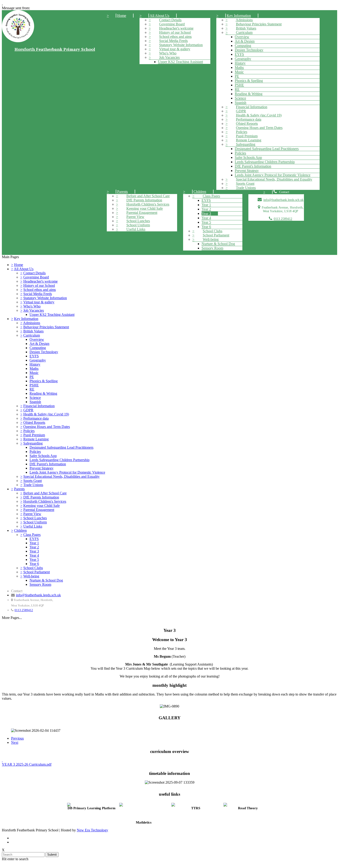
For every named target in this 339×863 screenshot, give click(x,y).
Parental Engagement (141, 213)
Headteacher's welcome (176, 28)
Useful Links (135, 229)
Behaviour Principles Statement (259, 24)
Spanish (240, 103)
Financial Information (251, 107)
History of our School (175, 32)
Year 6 (206, 227)
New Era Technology (92, 830)
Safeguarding (245, 144)
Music (239, 72)
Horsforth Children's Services (147, 204)
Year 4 (206, 218)
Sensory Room (212, 248)
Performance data (248, 119)
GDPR (241, 111)
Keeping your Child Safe (144, 208)
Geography (243, 59)
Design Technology (249, 50)
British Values (246, 28)
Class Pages (211, 196)
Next (14, 742)
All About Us (159, 16)
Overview (242, 37)
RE (237, 89)
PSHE (239, 85)
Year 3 (206, 213)
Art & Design (245, 41)
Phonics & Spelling (249, 81)
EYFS (239, 54)
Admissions (244, 20)
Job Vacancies (169, 57)
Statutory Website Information (181, 45)
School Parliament (216, 235)
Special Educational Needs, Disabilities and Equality (274, 179)
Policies (241, 132)
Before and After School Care (148, 196)
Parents (122, 192)
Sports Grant (245, 183)
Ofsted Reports (247, 123)
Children (199, 192)
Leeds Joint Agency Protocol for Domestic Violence (272, 175)
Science (240, 98)
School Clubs (212, 231)
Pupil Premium (247, 136)
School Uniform (138, 225)
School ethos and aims (175, 37)
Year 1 (206, 205)
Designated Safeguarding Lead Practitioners (267, 149)
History (240, 63)
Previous (17, 738)
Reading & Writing (248, 94)
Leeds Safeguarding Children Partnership (265, 162)
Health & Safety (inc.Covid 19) (259, 115)
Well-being (211, 239)
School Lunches (138, 221)
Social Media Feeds (173, 41)
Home (121, 16)
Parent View (135, 217)
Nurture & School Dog (218, 244)
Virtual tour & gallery (174, 49)
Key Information (239, 16)
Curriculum (244, 32)
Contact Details (170, 20)
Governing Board (172, 24)
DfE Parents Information (144, 200)
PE (237, 76)
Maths (239, 67)
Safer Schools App (248, 157)
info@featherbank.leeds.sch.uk (283, 200)
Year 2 (206, 209)
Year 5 (206, 222)
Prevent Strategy (247, 171)
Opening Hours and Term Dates (259, 128)
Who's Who (167, 53)
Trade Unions (246, 188)
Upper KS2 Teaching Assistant (180, 62)
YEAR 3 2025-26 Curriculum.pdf (26, 764)
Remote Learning (248, 140)
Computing (243, 46)
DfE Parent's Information (253, 166)
